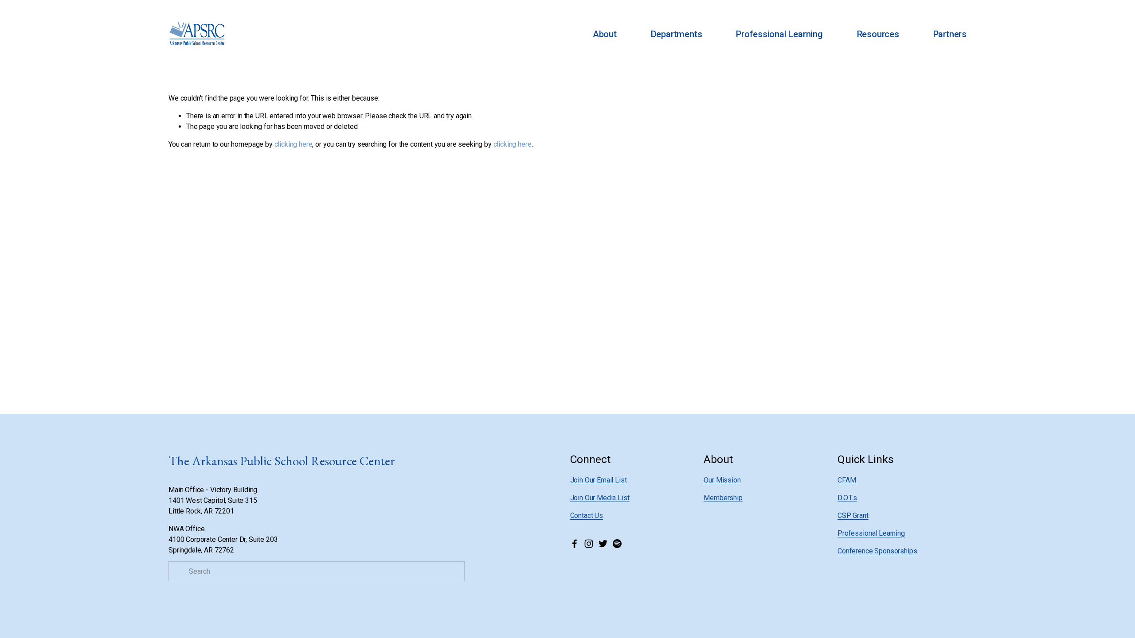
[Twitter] (603, 543)
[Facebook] (574, 543)
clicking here (293, 144)
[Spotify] (617, 543)
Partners (950, 34)
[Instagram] (588, 543)
